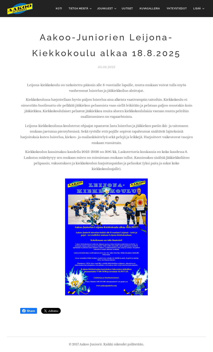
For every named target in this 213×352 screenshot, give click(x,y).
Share (31, 310)
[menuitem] (60, 8)
